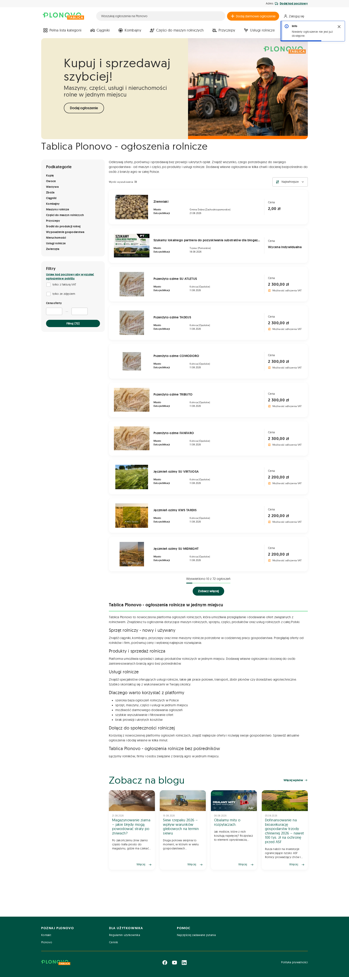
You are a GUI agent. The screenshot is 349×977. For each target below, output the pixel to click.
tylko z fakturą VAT (64, 284)
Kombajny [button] (133, 30)
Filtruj (73, 323)
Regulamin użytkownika (124, 935)
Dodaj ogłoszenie (84, 108)
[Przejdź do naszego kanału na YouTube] (174, 962)
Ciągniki (103, 30)
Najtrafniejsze (290, 182)
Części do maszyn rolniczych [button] (180, 30)
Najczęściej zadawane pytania (196, 935)
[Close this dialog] (339, 26)
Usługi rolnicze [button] (262, 30)
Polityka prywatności (294, 962)
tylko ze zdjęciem (64, 294)
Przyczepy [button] (227, 30)
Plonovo (46, 942)
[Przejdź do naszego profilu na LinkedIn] (184, 962)
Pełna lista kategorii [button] (65, 30)
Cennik (113, 942)
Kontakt (46, 935)
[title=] (132, 830)
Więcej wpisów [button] (293, 780)
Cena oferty (54, 303)
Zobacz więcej (208, 591)
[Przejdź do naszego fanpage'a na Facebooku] (165, 962)
